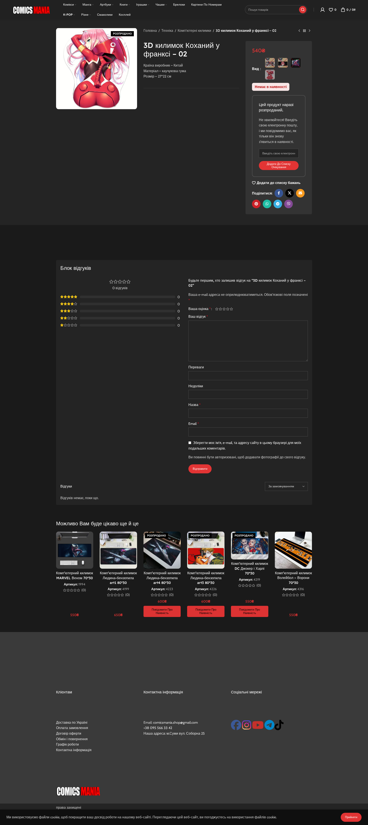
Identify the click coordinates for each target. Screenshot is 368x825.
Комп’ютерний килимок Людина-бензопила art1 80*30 (118, 578)
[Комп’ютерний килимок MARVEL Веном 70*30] (74, 550)
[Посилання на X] (289, 193)
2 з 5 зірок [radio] (220, 309)
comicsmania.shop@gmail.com (175, 722)
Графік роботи (67, 744)
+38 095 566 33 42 (158, 728)
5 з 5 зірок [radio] (231, 309)
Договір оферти (68, 733)
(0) (83, 590)
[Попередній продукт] (299, 30)
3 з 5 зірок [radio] (224, 309)
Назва (194, 405)
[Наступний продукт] (309, 30)
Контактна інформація (74, 750)
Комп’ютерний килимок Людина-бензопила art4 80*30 (162, 578)
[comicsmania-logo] (78, 790)
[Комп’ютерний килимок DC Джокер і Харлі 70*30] (249, 545)
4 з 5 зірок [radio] (228, 309)
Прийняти (351, 817)
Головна (150, 31)
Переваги (196, 367)
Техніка (167, 31)
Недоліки (195, 386)
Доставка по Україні (71, 722)
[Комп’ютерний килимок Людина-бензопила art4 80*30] (162, 550)
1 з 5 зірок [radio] (217, 309)
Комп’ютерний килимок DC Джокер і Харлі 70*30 (249, 568)
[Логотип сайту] (31, 9)
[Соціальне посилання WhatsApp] (267, 204)
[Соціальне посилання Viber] (288, 204)
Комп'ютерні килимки (194, 31)
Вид (256, 69)
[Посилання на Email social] (300, 193)
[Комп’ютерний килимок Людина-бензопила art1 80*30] (118, 550)
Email (193, 424)
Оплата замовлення (72, 728)
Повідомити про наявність (162, 611)
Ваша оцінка (199, 309)
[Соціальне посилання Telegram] (277, 204)
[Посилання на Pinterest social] (256, 204)
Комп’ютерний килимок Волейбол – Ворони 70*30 (293, 578)
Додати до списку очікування (279, 165)
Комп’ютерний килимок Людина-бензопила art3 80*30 (205, 578)
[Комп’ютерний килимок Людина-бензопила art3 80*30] (205, 550)
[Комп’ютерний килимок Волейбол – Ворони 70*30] (293, 550)
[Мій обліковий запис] (322, 9)
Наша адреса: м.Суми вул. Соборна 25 (174, 733)
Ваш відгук (198, 317)
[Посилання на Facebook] (279, 193)
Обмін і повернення (72, 739)
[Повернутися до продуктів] (304, 30)
